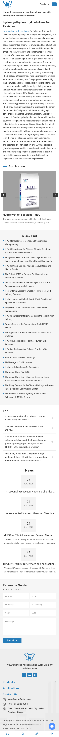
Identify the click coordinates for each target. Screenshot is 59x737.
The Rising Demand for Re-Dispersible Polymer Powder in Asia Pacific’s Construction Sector (29, 387)
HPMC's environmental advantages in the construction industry (29, 317)
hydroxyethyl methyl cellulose (16, 31)
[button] (3, 195)
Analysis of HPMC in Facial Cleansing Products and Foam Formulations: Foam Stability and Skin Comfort (29, 259)
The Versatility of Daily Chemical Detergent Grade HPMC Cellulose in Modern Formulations (27, 379)
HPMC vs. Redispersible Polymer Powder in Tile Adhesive (26, 342)
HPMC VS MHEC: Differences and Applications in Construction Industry (29, 564)
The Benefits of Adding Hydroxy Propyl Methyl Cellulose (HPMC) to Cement (25, 395)
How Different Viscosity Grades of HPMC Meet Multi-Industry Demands (28, 292)
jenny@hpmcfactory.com (19, 699)
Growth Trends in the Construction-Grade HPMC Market (26, 326)
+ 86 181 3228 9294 (18, 704)
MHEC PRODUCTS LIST (21, 728)
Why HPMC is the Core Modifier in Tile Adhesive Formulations (26, 309)
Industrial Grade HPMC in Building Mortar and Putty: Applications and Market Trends (28, 284)
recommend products (24, 12)
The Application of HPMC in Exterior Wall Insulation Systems (28, 334)
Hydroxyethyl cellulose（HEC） (23, 214)
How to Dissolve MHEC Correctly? (20, 357)
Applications (11, 688)
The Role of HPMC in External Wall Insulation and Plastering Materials (27, 276)
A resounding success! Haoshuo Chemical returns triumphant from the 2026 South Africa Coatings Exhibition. (29, 491)
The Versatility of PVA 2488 (17, 372)
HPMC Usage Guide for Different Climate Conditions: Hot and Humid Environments (28, 251)
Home (6, 12)
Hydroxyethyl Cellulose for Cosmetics (22, 367)
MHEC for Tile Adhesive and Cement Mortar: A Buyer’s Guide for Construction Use (29, 535)
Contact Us (10, 694)
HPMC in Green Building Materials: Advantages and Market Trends (28, 268)
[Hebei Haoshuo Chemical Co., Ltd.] (8, 4)
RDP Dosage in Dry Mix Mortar (18, 362)
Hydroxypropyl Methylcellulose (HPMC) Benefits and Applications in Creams (28, 301)
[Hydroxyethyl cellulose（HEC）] (29, 191)
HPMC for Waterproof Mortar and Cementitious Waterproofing (26, 243)
